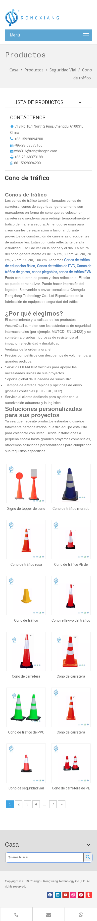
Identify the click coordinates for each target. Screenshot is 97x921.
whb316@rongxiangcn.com (35, 151)
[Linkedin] (58, 895)
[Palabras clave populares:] (88, 857)
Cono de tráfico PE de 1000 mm (71, 564)
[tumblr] (89, 895)
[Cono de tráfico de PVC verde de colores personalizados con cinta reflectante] (26, 707)
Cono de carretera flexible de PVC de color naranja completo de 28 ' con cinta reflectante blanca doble (71, 676)
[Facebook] (50, 895)
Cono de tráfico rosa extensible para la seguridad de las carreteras (26, 564)
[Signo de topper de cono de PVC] (26, 483)
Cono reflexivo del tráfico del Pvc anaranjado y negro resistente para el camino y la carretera (70, 620)
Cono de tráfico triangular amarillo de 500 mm (26, 620)
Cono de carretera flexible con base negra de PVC (26, 676)
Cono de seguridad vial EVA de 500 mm (26, 788)
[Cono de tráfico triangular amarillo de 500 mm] (26, 595)
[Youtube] (65, 895)
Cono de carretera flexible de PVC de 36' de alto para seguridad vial (71, 732)
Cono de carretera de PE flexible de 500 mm (71, 788)
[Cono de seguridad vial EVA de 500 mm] (26, 763)
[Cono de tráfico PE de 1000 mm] (70, 539)
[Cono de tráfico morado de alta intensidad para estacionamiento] (70, 483)
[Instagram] (73, 895)
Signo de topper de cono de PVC (26, 509)
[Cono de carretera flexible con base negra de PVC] (26, 651)
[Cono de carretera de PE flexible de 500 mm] (70, 763)
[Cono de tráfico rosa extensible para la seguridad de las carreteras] (26, 539)
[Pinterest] (81, 895)
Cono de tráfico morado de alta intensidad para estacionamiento (71, 509)
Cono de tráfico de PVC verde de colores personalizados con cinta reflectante (26, 732)
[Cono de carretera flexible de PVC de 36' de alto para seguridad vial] (70, 707)
